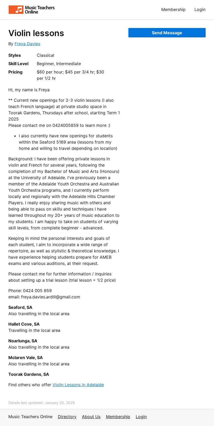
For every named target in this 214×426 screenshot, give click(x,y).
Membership (173, 9)
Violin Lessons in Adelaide (78, 384)
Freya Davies (27, 43)
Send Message (167, 32)
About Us (91, 416)
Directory (67, 416)
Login (199, 9)
